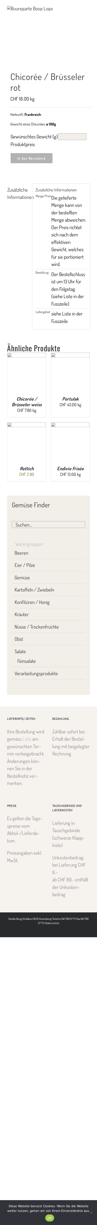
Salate (20, 651)
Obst (19, 639)
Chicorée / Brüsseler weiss (27, 401)
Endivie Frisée (70, 468)
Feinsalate (26, 661)
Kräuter (22, 614)
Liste (26, 739)
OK (50, 1218)
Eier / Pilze (25, 565)
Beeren (21, 553)
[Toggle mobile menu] (88, 7)
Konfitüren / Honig (32, 602)
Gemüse (22, 577)
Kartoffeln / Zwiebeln (34, 589)
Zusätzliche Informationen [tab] (18, 193)
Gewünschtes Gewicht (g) (34, 136)
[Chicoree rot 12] (48, 56)
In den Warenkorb (31, 158)
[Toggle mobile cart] (79, 7)
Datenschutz (52, 923)
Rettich (27, 468)
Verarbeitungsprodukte (36, 673)
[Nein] (91, 1212)
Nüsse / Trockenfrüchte (37, 626)
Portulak (70, 399)
